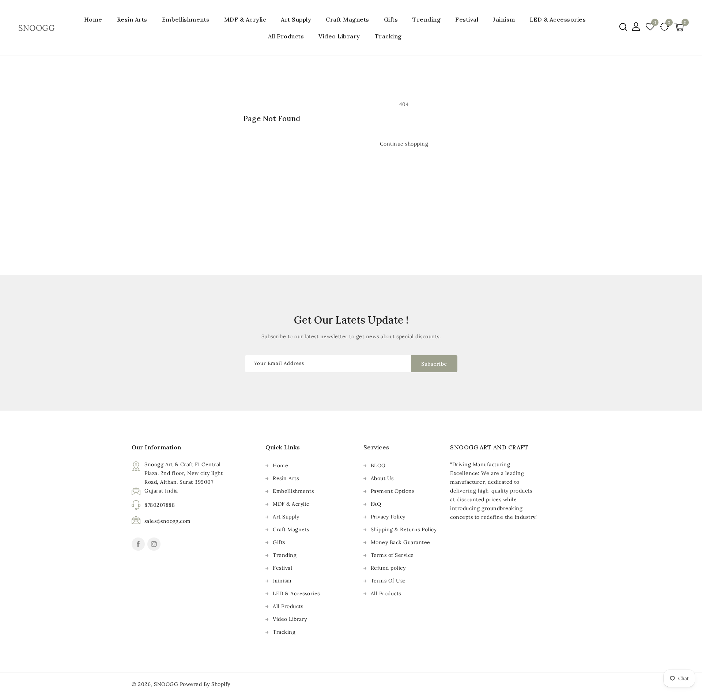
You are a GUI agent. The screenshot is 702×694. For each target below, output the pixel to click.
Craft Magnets (347, 19)
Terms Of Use (388, 580)
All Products (288, 606)
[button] (623, 27)
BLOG (378, 465)
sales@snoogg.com (167, 521)
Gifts (391, 19)
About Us (382, 478)
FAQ (376, 504)
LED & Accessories (558, 19)
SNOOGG (166, 684)
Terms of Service (392, 555)
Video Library (290, 619)
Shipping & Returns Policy (404, 529)
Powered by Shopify (205, 684)
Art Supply (296, 19)
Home (280, 465)
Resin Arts (132, 19)
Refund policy (388, 568)
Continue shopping (404, 143)
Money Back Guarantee (400, 542)
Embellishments (186, 19)
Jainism (504, 19)
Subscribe (434, 364)
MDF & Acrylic (245, 19)
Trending (426, 19)
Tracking (284, 632)
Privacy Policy (388, 516)
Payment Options (393, 491)
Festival (466, 19)
